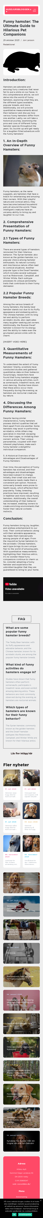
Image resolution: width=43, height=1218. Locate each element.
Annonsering (21, 1197)
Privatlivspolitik (25, 1214)
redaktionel (9, 44)
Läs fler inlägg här (21, 753)
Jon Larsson (28, 40)
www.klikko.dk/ (24, 1184)
